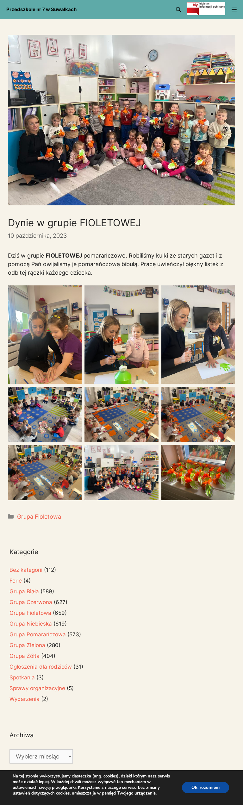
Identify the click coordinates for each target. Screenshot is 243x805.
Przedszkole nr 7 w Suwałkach (41, 9)
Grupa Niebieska (30, 624)
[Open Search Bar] (178, 9)
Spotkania (22, 677)
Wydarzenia (24, 699)
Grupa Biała (24, 591)
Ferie (15, 580)
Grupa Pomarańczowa (37, 634)
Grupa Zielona (27, 645)
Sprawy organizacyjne (37, 688)
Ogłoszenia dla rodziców (40, 667)
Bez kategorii (25, 570)
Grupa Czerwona (30, 602)
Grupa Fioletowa (39, 516)
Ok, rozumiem (205, 787)
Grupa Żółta (24, 656)
